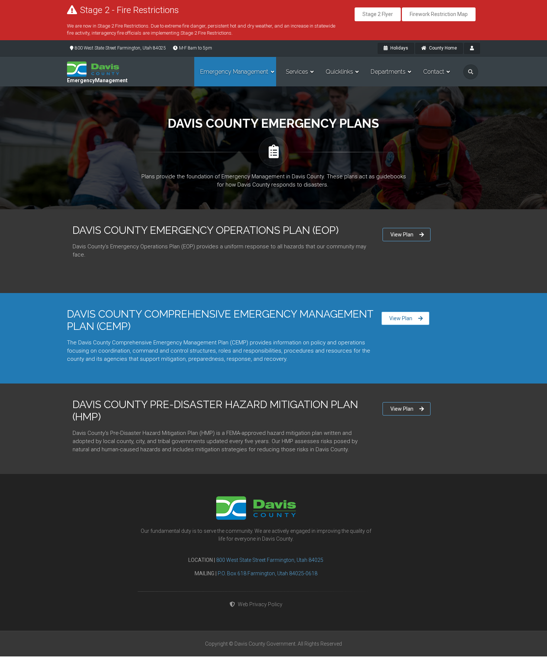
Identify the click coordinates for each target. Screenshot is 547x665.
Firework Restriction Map (439, 14)
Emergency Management (234, 71)
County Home (442, 48)
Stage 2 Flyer (377, 14)
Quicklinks (339, 71)
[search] (470, 71)
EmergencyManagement (97, 80)
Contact (433, 71)
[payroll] (472, 48)
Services (297, 71)
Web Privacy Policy (260, 604)
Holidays (398, 48)
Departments (388, 71)
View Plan (401, 235)
